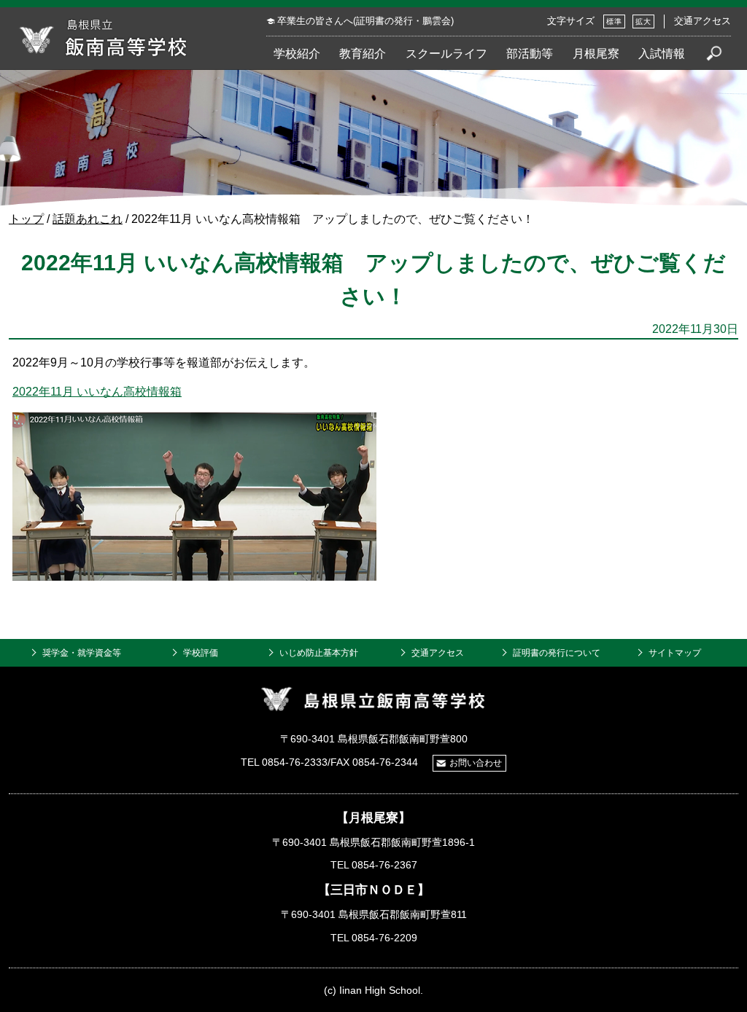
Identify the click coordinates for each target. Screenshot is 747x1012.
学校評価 (200, 653)
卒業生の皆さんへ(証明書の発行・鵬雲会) (365, 21)
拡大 (643, 21)
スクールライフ (446, 53)
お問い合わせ (475, 762)
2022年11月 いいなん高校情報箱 (97, 391)
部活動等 (529, 53)
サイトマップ (675, 653)
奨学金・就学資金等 (81, 653)
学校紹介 (297, 53)
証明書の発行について (556, 653)
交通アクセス (702, 21)
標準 (614, 21)
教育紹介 (362, 53)
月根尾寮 (596, 53)
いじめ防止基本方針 (318, 653)
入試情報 (661, 53)
